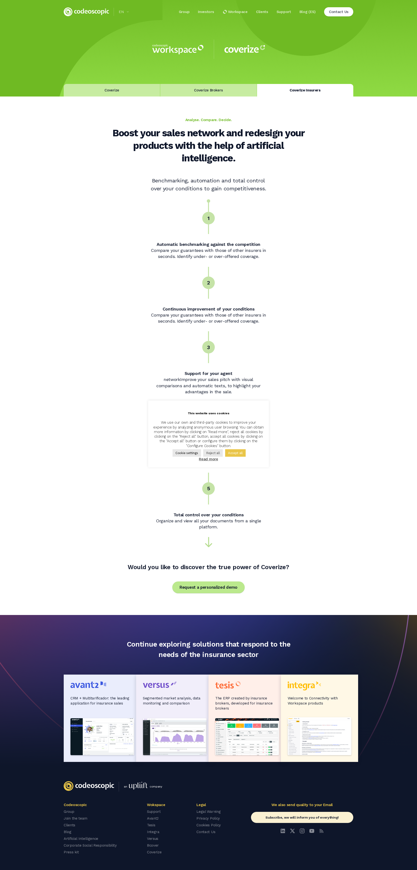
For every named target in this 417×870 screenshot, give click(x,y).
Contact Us (205, 832)
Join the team (75, 818)
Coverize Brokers (208, 90)
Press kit (71, 852)
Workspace (238, 12)
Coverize (111, 90)
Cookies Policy (208, 825)
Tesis (151, 825)
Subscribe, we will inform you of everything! (302, 817)
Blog (67, 832)
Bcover (153, 845)
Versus (152, 838)
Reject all (213, 453)
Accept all (235, 453)
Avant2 (153, 818)
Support (284, 12)
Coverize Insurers (305, 90)
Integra (153, 832)
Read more (208, 459)
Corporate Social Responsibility (90, 845)
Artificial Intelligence (81, 838)
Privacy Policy (208, 818)
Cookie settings (186, 453)
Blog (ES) (307, 12)
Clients (262, 12)
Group (184, 12)
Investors (206, 12)
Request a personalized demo (208, 587)
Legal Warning (208, 811)
